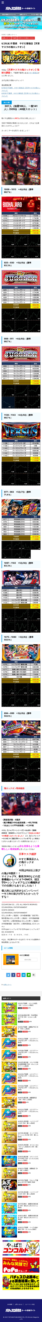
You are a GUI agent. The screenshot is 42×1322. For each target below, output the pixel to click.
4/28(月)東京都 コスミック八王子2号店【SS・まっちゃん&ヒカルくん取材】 (28, 1158)
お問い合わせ (18, 1304)
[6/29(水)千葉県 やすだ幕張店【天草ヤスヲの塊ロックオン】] (24, 975)
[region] (21, 22)
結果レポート (23, 14)
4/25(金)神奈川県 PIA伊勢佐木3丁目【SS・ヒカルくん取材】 (28, 1017)
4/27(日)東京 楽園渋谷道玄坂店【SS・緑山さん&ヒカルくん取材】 (28, 1205)
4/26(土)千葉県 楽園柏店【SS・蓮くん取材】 (28, 1169)
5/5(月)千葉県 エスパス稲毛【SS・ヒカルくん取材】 (27, 1004)
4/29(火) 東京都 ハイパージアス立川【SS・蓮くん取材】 (28, 1122)
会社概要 (9, 1304)
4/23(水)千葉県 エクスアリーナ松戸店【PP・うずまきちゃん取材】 (28, 1087)
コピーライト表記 (30, 1304)
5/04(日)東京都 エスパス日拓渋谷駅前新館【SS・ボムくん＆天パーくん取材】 (28, 1064)
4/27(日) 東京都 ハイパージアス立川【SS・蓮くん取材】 (28, 1193)
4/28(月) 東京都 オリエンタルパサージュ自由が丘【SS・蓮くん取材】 (28, 1146)
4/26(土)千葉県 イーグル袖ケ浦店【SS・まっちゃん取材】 (28, 1228)
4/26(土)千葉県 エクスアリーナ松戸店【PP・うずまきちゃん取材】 (28, 1040)
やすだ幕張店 (33, 73)
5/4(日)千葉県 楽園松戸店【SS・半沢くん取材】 (28, 1028)
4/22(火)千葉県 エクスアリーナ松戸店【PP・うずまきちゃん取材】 (28, 1111)
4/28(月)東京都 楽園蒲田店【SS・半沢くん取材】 (27, 1098)
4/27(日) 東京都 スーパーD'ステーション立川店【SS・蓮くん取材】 (28, 1135)
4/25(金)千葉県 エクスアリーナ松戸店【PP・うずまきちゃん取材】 (28, 1052)
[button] (21, 22)
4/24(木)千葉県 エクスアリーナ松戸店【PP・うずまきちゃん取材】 (28, 1076)
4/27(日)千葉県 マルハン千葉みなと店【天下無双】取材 (28, 1181)
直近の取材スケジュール (9, 14)
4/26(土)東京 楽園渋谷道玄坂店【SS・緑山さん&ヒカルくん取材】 (28, 1217)
